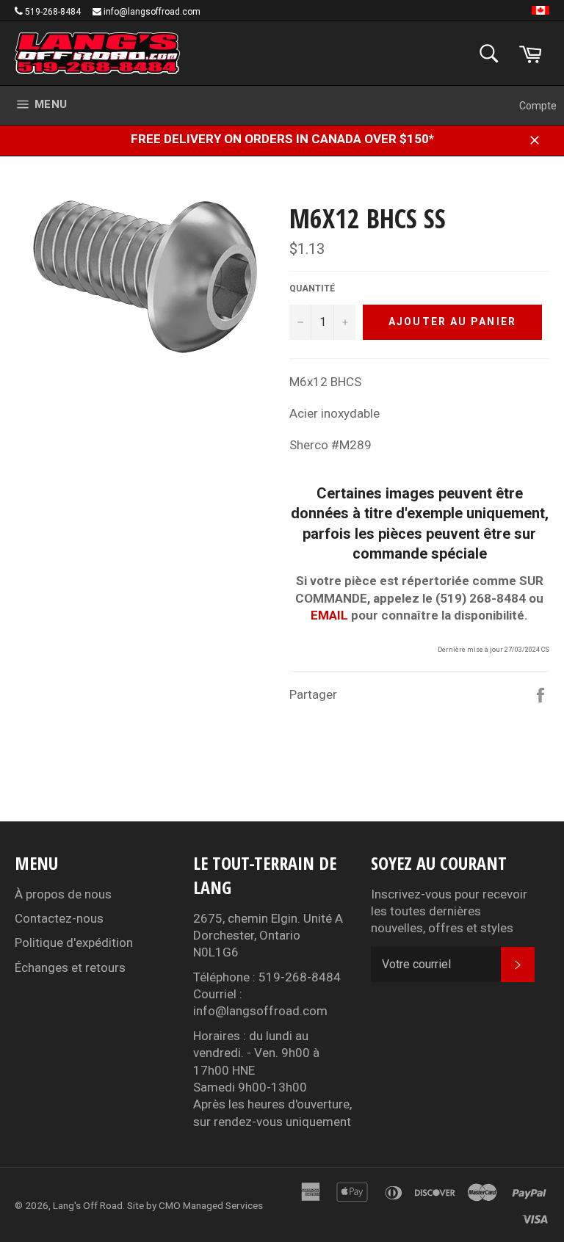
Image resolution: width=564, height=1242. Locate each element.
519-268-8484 (53, 12)
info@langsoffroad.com (152, 12)
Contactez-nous (59, 918)
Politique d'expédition (74, 942)
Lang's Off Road (88, 1205)
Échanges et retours (70, 967)
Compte (538, 106)
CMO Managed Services (211, 1205)
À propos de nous (63, 894)
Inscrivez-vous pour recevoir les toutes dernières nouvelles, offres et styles (449, 911)
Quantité (312, 288)
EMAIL (329, 615)
